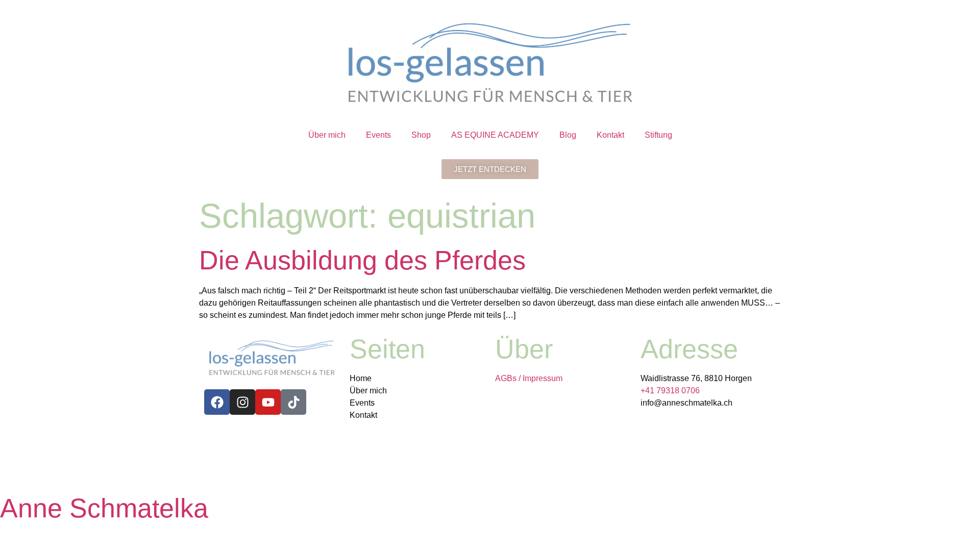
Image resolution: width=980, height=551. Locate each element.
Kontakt (610, 135)
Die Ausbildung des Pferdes (362, 260)
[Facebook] (217, 402)
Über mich (327, 135)
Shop (421, 135)
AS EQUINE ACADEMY (495, 135)
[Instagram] (242, 402)
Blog (567, 135)
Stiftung (658, 135)
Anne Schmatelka (104, 508)
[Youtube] (268, 402)
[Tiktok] (293, 402)
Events (378, 135)
